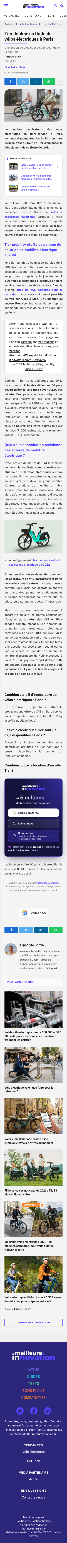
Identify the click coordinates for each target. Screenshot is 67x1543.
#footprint (16, 355)
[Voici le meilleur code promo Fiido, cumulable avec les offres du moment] (33, 1116)
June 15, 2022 (34, 369)
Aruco (33, 1479)
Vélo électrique (33, 1452)
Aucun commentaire (18, 72)
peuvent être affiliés (48, 883)
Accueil (8, 24)
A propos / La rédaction (33, 1524)
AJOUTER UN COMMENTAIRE (34, 1322)
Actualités (12, 16)
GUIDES (33, 1376)
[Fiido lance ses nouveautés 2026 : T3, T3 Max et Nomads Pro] (33, 1167)
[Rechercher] (61, 6)
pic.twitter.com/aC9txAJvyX (27, 360)
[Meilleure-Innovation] (33, 6)
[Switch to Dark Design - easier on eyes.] (55, 5)
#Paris (29, 328)
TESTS (33, 1383)
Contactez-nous (33, 1497)
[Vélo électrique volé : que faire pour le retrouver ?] (33, 1065)
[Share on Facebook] (10, 81)
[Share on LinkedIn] (36, 81)
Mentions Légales (33, 1517)
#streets (26, 341)
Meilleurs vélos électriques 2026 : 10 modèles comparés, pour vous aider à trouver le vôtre (28, 1246)
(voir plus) (51, 968)
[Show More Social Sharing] (59, 81)
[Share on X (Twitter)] (23, 81)
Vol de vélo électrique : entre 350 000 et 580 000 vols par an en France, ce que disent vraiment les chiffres (32, 1036)
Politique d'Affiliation (33, 1528)
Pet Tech (33, 1461)
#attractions (46, 341)
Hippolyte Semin (32, 945)
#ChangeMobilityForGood (40, 355)
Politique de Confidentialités (34, 1520)
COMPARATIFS (33, 1397)
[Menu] (6, 6)
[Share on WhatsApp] (49, 81)
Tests (50, 16)
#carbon (14, 351)
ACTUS (33, 1370)
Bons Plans (33, 16)
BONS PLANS (33, 1390)
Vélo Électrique (28, 24)
